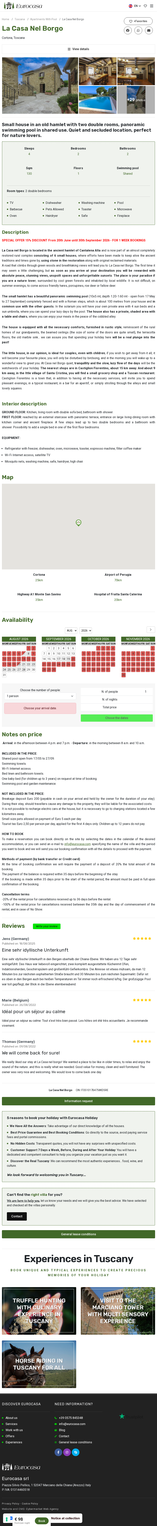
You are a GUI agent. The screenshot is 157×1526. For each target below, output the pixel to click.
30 (33, 669)
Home (5, 19)
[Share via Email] (149, 30)
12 (68, 653)
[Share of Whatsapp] (138, 30)
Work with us (14, 1430)
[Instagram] (67, 1452)
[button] (78, 523)
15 (49, 659)
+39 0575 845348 (71, 1418)
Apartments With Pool (43, 19)
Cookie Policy (30, 1503)
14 (44, 659)
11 (63, 653)
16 (53, 659)
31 (4, 675)
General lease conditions (78, 1234)
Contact (16, 1216)
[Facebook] (58, 1452)
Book (41, 1521)
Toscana (20, 19)
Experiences (14, 1442)
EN (136, 5)
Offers (10, 1436)
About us (11, 1418)
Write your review (46, 926)
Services (11, 1424)
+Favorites (140, 21)
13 (73, 653)
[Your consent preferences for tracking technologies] (6, 1519)
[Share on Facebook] (128, 30)
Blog (62, 1430)
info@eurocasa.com (77, 844)
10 (58, 653)
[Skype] (75, 1452)
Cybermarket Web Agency (42, 1509)
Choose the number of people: (40, 690)
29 (28, 669)
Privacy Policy (10, 1503)
